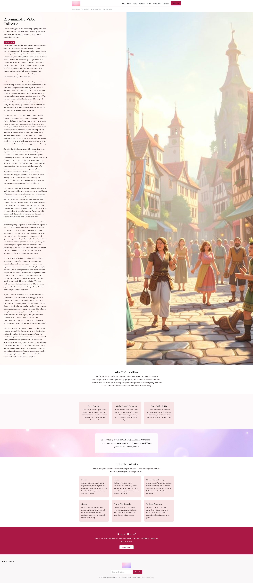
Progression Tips (96, 9)
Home (123, 3)
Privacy (148, 577)
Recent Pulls (85, 9)
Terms (152, 577)
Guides (149, 3)
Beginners (166, 3)
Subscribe (138, 572)
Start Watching (126, 547)
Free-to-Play (156, 3)
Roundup (142, 3)
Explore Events (9, 42)
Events (129, 3)
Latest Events (76, 9)
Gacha (135, 3)
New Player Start (108, 9)
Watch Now (175, 3)
